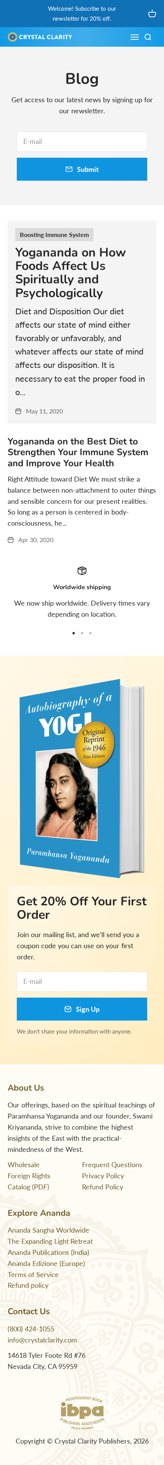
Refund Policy (102, 1186)
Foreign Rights (29, 1175)
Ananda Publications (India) (48, 1252)
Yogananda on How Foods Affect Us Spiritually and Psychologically (70, 272)
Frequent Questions (112, 1164)
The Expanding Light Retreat (50, 1241)
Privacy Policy (103, 1175)
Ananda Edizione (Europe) (46, 1263)
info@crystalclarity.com (42, 1340)
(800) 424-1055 (31, 1329)
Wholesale (24, 1164)
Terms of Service (33, 1274)
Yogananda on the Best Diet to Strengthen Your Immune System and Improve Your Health (78, 452)
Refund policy (28, 1285)
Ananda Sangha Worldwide (48, 1230)
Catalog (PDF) (28, 1186)
